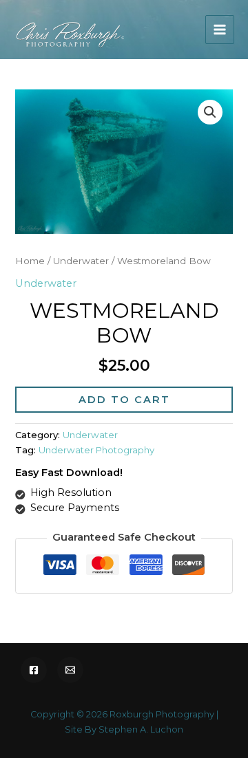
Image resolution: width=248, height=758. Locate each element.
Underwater (81, 260)
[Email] (70, 670)
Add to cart (124, 399)
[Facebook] (34, 670)
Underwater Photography (96, 449)
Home (30, 260)
